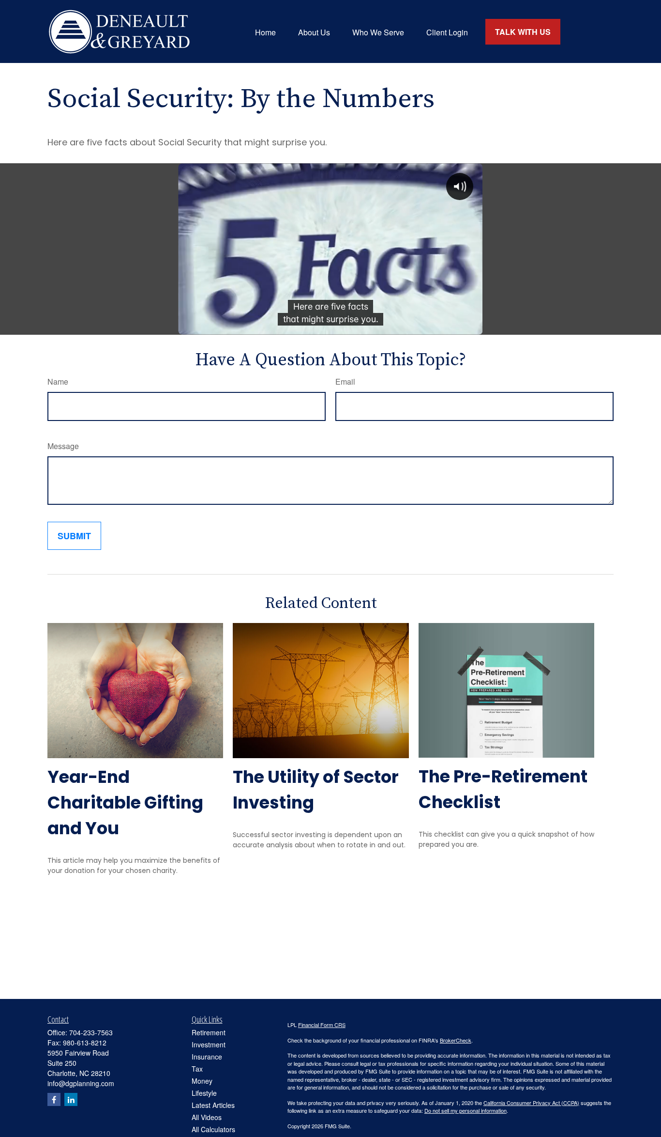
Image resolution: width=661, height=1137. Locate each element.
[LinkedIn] (70, 1099)
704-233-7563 (91, 1032)
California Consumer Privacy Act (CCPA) (531, 1102)
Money (202, 1081)
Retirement (208, 1032)
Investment (208, 1044)
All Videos (207, 1117)
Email (345, 381)
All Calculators (213, 1129)
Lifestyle (204, 1093)
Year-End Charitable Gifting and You (125, 802)
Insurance (207, 1056)
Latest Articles (213, 1105)
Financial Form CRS (322, 1024)
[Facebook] (53, 1099)
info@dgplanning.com (80, 1083)
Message (63, 446)
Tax (197, 1069)
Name (57, 381)
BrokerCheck (455, 1040)
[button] (265, 31)
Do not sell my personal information (465, 1110)
